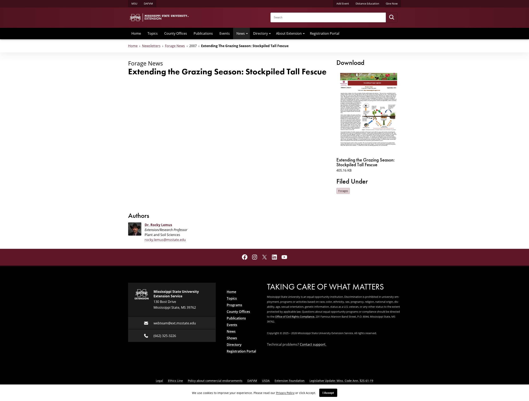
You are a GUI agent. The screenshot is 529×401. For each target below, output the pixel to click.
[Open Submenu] (247, 33)
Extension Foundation (290, 381)
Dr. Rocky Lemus (158, 225)
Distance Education (367, 3)
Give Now (392, 3)
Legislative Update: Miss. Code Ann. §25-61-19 (341, 381)
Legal (159, 381)
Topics (153, 33)
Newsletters (151, 46)
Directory (260, 33)
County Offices (175, 33)
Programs (234, 305)
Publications (203, 33)
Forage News (175, 46)
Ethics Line (175, 381)
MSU (134, 3)
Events (224, 33)
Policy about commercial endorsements (215, 381)
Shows (232, 338)
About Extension (289, 33)
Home (136, 33)
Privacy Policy (285, 393)
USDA (266, 381)
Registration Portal (324, 33)
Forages (343, 191)
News (240, 33)
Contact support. (313, 344)
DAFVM (148, 3)
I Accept (328, 392)
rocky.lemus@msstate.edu (165, 239)
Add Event (342, 3)
